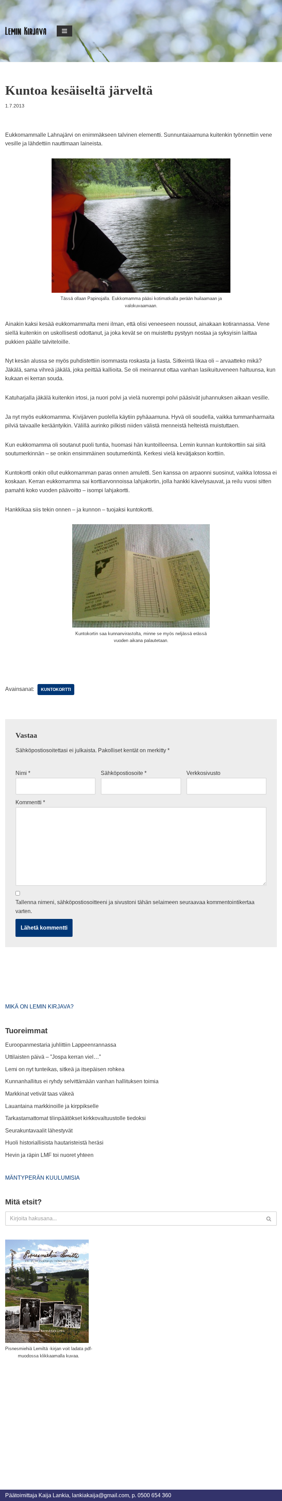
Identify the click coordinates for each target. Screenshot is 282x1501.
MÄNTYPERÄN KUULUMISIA (42, 1178)
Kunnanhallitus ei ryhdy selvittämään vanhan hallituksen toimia (82, 1081)
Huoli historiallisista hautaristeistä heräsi (54, 1143)
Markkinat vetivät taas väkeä (39, 1094)
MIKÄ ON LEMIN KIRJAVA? (39, 1007)
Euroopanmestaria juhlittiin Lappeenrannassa (61, 1045)
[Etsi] (269, 1218)
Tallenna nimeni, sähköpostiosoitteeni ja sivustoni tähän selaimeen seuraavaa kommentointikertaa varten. (134, 906)
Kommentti (30, 802)
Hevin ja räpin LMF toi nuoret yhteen (49, 1155)
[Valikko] (64, 31)
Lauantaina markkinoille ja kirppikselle (52, 1106)
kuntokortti (56, 689)
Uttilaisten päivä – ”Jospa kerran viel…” (53, 1057)
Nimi (22, 773)
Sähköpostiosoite (124, 773)
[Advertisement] (56, 1416)
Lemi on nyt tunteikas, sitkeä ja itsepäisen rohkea (64, 1069)
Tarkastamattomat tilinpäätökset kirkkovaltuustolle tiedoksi (75, 1118)
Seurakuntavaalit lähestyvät (39, 1130)
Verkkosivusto (203, 773)
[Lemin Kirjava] (25, 31)
